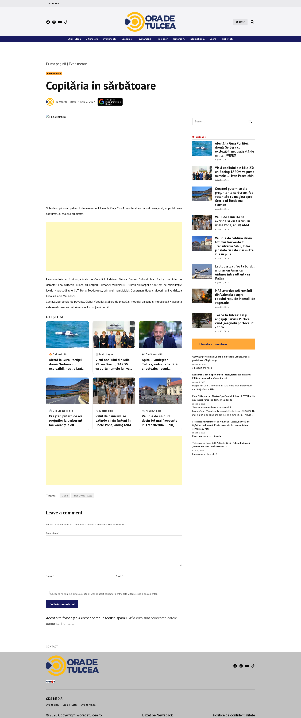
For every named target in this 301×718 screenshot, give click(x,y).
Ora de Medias (89, 704)
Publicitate (227, 38)
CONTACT (240, 22)
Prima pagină (56, 64)
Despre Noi (53, 3)
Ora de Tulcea (67, 101)
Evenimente (110, 38)
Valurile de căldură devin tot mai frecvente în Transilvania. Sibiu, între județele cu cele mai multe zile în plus (234, 246)
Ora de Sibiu (52, 704)
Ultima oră (92, 38)
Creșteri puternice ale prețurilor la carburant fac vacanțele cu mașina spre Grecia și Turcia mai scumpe (234, 196)
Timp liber (162, 38)
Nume (50, 576)
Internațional (197, 38)
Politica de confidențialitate (234, 715)
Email (119, 576)
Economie (127, 38)
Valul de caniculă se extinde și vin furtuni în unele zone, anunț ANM (232, 221)
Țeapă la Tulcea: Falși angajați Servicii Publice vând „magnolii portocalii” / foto (234, 321)
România (177, 38)
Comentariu (52, 533)
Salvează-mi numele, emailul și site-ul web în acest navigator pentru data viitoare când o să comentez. (104, 593)
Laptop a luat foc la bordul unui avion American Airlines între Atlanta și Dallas (234, 272)
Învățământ (144, 38)
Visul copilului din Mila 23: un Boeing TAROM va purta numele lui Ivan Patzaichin (234, 171)
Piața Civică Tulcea (82, 495)
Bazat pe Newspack (157, 715)
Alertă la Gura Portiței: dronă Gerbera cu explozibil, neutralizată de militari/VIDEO (234, 149)
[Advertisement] (114, 246)
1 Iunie (64, 495)
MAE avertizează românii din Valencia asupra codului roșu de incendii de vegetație (235, 296)
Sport (213, 38)
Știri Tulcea (74, 38)
